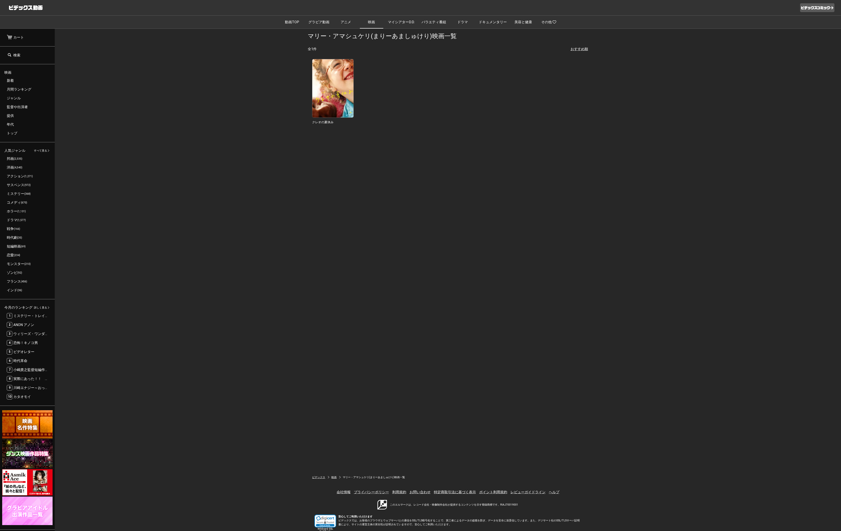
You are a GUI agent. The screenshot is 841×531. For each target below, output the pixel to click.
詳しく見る (40, 307)
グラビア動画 (318, 22)
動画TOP (292, 22)
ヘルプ (554, 492)
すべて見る (40, 150)
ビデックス (318, 477)
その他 (546, 22)
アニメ (346, 22)
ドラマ (462, 22)
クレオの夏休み (323, 122)
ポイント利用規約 (493, 492)
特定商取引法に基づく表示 (455, 492)
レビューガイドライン (528, 492)
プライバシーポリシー (371, 492)
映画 (371, 22)
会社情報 (344, 492)
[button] (325, 521)
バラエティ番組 (434, 22)
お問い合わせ (420, 492)
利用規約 (399, 492)
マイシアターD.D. (401, 22)
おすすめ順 (579, 49)
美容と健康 (523, 22)
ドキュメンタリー (493, 22)
